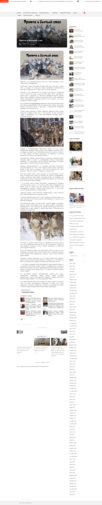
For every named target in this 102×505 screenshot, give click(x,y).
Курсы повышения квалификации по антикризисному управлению (77, 73)
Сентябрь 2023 (73, 358)
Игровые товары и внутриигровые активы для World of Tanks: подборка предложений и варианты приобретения (79, 79)
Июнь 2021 (72, 432)
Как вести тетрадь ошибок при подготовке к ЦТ (79, 111)
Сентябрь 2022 (73, 391)
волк (53, 203)
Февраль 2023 (73, 377)
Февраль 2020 (73, 475)
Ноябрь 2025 (72, 287)
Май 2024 (71, 336)
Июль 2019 (72, 494)
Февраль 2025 (72, 312)
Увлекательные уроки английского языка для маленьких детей (78, 41)
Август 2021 (72, 426)
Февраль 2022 (73, 410)
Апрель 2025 (72, 306)
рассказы (29, 324)
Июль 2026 (72, 266)
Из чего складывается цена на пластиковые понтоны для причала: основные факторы (78, 122)
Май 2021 (71, 434)
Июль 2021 (72, 429)
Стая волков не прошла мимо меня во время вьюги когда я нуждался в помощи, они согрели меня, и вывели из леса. (53, 306)
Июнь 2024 (72, 334)
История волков (24, 37)
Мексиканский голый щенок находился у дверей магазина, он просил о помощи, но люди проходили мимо (76, 242)
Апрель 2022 (72, 404)
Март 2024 (72, 342)
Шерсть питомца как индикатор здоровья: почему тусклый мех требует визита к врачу (78, 57)
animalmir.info (25, 43)
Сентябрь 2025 (73, 293)
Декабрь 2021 (72, 415)
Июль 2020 (72, 461)
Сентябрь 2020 (73, 456)
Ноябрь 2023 (72, 353)
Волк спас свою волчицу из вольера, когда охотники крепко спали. (56, 300)
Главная (19, 12)
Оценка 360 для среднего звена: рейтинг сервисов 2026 (79, 105)
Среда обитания (27, 15)
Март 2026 (72, 277)
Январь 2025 (72, 315)
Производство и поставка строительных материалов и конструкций (79, 84)
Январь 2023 (72, 380)
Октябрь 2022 (73, 388)
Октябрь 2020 (73, 453)
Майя (70, 226)
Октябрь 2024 (73, 323)
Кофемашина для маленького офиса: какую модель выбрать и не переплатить (79, 36)
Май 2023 (71, 369)
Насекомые (55, 12)
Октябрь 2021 (72, 421)
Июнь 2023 (72, 366)
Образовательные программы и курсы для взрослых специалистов (79, 89)
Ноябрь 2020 (72, 451)
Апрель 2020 (72, 470)
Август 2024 (72, 328)
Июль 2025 (72, 298)
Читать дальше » (79, 207)
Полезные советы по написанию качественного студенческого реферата (79, 46)
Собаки (75, 12)
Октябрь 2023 (73, 355)
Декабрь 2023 (72, 350)
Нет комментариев (42, 327)
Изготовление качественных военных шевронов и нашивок (78, 30)
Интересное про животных (30, 12)
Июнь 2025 (72, 301)
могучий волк (35, 103)
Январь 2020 (72, 478)
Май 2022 (71, 402)
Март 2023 (72, 374)
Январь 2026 (72, 282)
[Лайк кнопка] (21, 319)
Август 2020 (72, 459)
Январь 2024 (72, 347)
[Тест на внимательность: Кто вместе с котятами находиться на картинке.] (19, 331)
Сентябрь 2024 (73, 326)
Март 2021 (72, 440)
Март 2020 (72, 472)
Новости (37, 15)
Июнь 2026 (72, 268)
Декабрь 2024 (73, 317)
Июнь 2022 (72, 399)
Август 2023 (72, 361)
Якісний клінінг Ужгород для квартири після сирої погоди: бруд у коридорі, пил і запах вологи (79, 127)
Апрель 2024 (72, 339)
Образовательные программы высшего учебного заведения (78, 116)
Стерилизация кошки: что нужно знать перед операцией (79, 62)
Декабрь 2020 (73, 448)
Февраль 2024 (73, 345)
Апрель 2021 (72, 437)
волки (19, 324)
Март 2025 (72, 309)
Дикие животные (43, 12)
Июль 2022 (72, 396)
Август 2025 (72, 296)
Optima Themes (29, 502)
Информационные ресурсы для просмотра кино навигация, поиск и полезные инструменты (79, 95)
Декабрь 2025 (72, 285)
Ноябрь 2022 (72, 385)
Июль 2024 (72, 331)
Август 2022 (72, 393)
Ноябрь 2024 (72, 320)
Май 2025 (71, 304)
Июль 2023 (72, 364)
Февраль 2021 (72, 442)
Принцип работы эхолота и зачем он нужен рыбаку (79, 132)
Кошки (19, 15)
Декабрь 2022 (72, 383)
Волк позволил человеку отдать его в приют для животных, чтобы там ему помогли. (41, 348)
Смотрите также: (28, 292)
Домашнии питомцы (65, 12)
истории (24, 324)
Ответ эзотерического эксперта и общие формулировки (78, 52)
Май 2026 (71, 271)
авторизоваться (44, 366)
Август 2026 (72, 263)
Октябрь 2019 (72, 486)
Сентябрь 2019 (73, 489)
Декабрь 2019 (72, 480)
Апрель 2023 (72, 372)
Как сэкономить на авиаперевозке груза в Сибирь (78, 100)
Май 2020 (71, 467)
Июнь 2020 (72, 464)
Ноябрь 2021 (72, 418)
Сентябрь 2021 (73, 423)
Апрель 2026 (72, 274)
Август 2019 (72, 491)
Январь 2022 (72, 413)
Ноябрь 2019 (72, 483)
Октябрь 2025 (72, 290)
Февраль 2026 (72, 279)
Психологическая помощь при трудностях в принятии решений (79, 68)
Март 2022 (72, 407)
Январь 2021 (72, 445)
